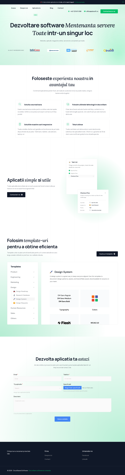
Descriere (17, 396)
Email (16, 375)
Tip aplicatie (18, 384)
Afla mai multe (80, 2)
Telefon (66, 375)
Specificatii (67, 384)
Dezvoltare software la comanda (40, 471)
